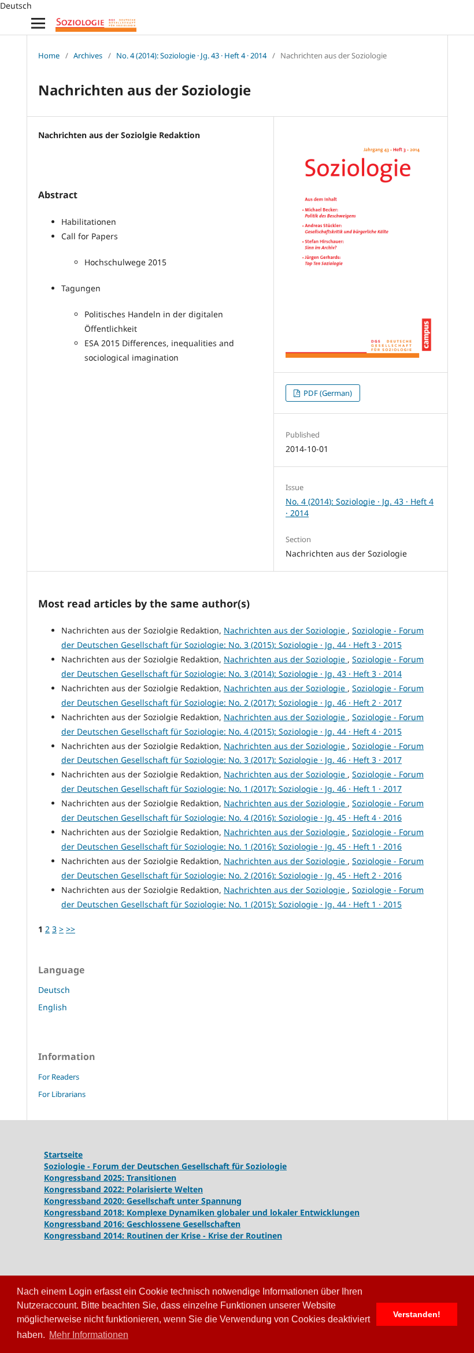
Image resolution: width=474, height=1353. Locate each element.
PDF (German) (327, 393)
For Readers (58, 1077)
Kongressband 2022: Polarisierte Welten (123, 1189)
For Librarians (62, 1094)
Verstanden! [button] (416, 1314)
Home (49, 55)
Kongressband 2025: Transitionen (110, 1177)
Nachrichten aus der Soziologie (285, 630)
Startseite (63, 1154)
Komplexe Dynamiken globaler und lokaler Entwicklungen (243, 1212)
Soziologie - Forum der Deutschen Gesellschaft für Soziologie (165, 1166)
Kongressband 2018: (85, 1212)
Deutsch (54, 989)
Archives (87, 55)
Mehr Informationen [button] (88, 1335)
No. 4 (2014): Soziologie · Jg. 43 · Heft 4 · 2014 (191, 55)
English (52, 1007)
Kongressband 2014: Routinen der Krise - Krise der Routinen (163, 1235)
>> (70, 929)
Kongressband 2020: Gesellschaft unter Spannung (143, 1200)
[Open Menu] (38, 23)
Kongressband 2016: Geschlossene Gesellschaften (142, 1223)
